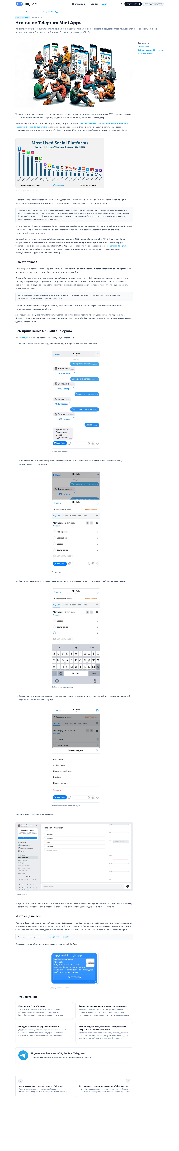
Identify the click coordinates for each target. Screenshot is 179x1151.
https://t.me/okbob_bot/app (60, 937)
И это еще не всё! (28, 916)
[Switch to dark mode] (121, 4)
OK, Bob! (26, 337)
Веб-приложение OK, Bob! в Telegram (43, 331)
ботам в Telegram (118, 246)
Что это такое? (26, 262)
